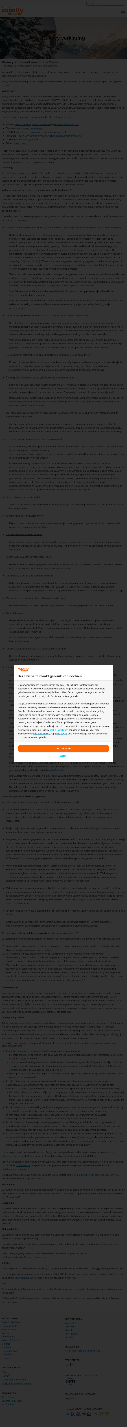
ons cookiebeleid (41, 733)
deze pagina (61, 733)
